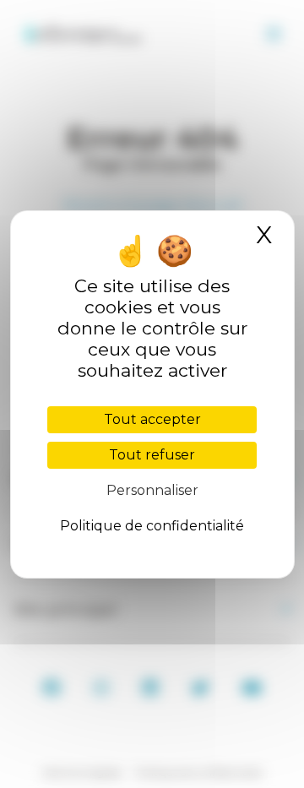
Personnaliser (152, 490)
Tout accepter (152, 419)
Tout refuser (152, 455)
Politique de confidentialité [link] (152, 526)
